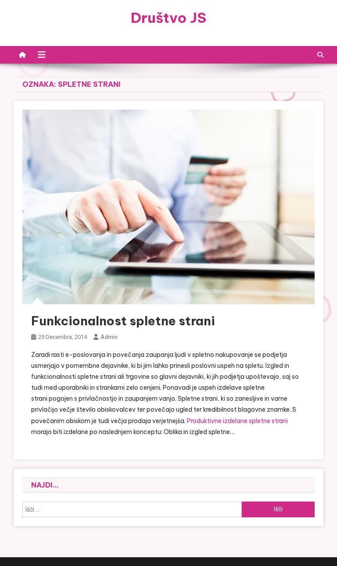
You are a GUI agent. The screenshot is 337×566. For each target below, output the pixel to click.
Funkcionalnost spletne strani (123, 320)
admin (109, 336)
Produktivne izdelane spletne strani (237, 421)
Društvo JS (168, 17)
